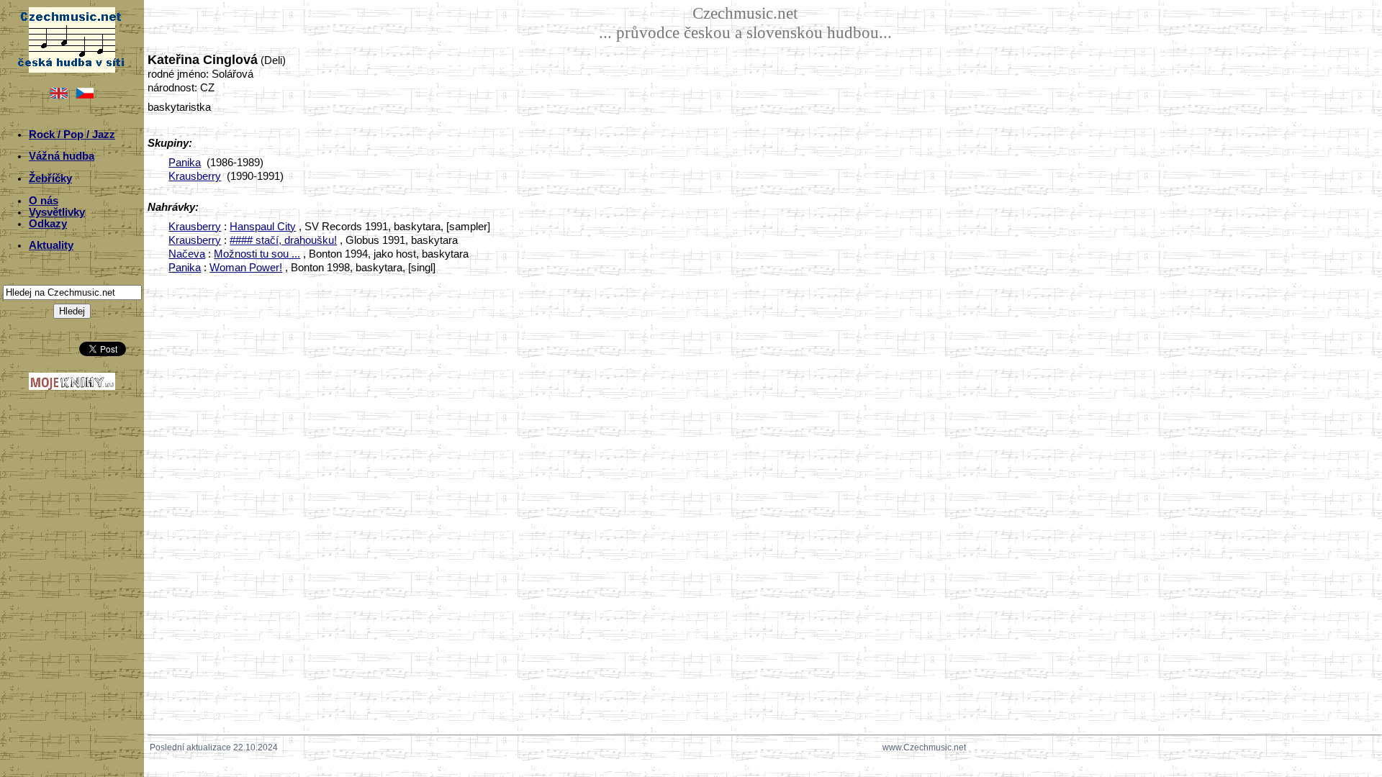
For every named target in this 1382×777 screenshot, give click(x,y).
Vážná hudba (61, 156)
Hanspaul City (263, 226)
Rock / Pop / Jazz (72, 134)
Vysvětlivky (57, 212)
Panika (184, 162)
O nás (43, 200)
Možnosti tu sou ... (257, 254)
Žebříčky (50, 178)
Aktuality (51, 245)
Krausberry (194, 176)
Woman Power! (245, 267)
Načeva (186, 254)
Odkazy (48, 224)
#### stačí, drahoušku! (283, 240)
